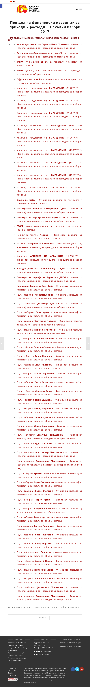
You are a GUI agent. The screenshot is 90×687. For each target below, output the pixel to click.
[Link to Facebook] (73, 669)
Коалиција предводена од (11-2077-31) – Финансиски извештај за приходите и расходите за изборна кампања (49, 141)
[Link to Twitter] (77, 669)
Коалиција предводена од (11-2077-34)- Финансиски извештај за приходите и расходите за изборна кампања (49, 178)
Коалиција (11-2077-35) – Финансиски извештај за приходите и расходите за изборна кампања (49, 259)
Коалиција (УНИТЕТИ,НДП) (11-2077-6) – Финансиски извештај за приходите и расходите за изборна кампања (49, 247)
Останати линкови (14, 660)
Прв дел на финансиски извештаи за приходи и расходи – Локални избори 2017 (45, 27)
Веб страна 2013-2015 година (70, 643)
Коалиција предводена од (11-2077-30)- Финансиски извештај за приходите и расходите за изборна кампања (49, 129)
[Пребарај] (75, 9)
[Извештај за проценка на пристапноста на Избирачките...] (2, 343)
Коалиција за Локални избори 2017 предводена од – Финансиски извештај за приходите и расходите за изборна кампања (49, 191)
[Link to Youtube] (82, 669)
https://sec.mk (44, 654)
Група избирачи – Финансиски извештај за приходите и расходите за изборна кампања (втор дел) (49, 464)
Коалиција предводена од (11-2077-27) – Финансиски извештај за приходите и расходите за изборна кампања (49, 92)
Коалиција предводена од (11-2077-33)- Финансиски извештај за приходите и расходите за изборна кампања (49, 166)
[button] (1, 6)
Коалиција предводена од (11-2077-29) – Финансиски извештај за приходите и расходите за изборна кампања (49, 116)
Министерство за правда (17, 658)
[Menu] (80, 9)
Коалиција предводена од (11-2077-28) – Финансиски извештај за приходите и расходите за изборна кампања (49, 104)
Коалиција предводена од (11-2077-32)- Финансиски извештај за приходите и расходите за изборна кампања (49, 154)
